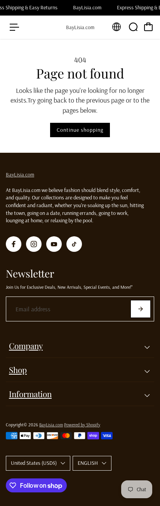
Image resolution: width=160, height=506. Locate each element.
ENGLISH (88, 462)
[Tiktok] (74, 244)
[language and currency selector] (116, 27)
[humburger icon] (14, 27)
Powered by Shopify (82, 424)
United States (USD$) (34, 462)
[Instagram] (34, 244)
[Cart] (148, 27)
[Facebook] (13, 244)
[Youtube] (54, 244)
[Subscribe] (140, 309)
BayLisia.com (20, 174)
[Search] (133, 27)
